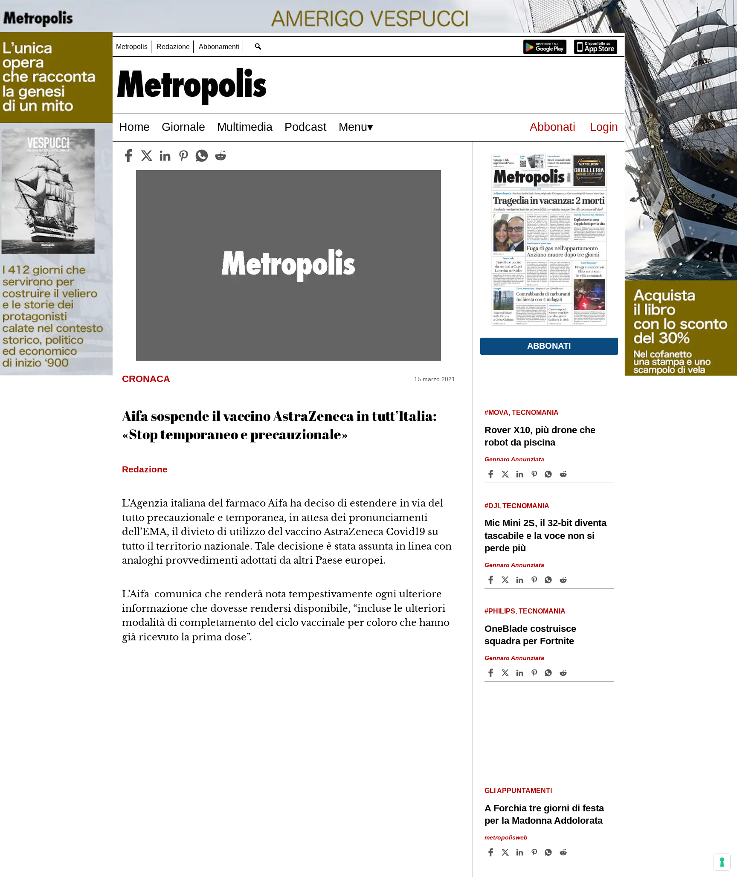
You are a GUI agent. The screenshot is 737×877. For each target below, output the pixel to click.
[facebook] (128, 155)
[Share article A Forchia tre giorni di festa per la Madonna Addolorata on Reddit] (564, 852)
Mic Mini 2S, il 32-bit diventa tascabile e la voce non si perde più (545, 535)
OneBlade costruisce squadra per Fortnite (530, 634)
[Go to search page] (258, 46)
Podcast (305, 126)
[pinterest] (183, 155)
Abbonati (552, 126)
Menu (353, 126)
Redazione (173, 46)
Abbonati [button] (549, 345)
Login (604, 126)
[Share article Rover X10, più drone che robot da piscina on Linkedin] (521, 474)
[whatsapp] (201, 155)
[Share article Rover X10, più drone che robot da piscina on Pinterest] (535, 474)
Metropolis (132, 46)
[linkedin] (165, 155)
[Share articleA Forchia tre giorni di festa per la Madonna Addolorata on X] (506, 852)
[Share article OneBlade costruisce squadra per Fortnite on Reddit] (564, 673)
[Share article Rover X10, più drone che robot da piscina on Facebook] (492, 474)
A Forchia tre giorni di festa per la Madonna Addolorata (544, 814)
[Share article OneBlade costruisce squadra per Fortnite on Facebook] (492, 673)
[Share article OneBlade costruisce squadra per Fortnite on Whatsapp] (550, 673)
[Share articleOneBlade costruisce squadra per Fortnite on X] (506, 673)
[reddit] (220, 155)
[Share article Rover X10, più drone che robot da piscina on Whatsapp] (550, 474)
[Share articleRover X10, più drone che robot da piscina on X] (506, 474)
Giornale (183, 126)
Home (134, 126)
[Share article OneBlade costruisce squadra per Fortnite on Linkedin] (521, 673)
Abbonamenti (219, 46)
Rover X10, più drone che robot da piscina (540, 436)
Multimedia (245, 126)
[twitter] (146, 155)
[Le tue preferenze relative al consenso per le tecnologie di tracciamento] (722, 862)
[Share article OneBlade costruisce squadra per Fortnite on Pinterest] (535, 673)
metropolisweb (506, 837)
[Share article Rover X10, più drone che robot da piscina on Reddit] (564, 474)
